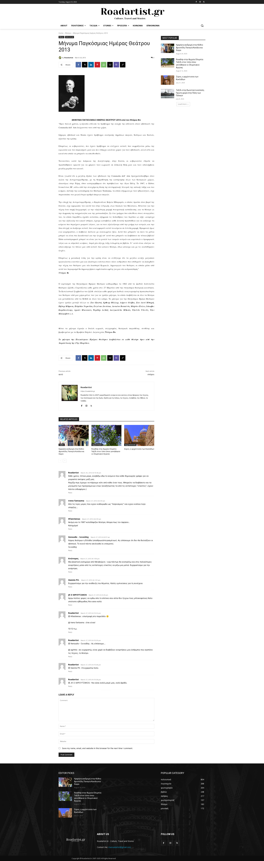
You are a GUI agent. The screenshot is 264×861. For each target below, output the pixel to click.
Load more (182, 104)
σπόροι (151, 374)
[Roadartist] (60, 57)
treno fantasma (76, 500)
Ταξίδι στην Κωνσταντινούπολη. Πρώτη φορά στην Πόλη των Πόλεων (190, 93)
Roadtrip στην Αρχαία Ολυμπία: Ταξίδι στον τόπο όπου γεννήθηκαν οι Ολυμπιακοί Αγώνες (105, 451)
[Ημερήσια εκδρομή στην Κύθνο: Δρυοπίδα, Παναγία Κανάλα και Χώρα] (74, 435)
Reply (70, 493)
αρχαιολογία (97, 445)
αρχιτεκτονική (130, 445)
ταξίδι (61, 445)
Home (61, 33)
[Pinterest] (97, 64)
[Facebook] (196, 2)
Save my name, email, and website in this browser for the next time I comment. (97, 748)
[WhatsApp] (103, 64)
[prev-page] (60, 460)
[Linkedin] (91, 64)
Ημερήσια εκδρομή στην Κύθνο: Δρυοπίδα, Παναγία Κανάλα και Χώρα (71, 451)
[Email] (110, 64)
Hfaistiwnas (74, 519)
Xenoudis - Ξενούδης (78, 537)
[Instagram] (200, 2)
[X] (203, 2)
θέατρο (68, 33)
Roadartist (68, 58)
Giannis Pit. (73, 580)
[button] (202, 25)
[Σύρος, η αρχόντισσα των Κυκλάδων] (139, 435)
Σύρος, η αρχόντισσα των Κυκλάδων (139, 449)
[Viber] (116, 64)
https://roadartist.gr (88, 391)
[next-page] (64, 460)
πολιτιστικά (69, 37)
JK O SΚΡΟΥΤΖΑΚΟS (77, 594)
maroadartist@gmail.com (119, 847)
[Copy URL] (122, 64)
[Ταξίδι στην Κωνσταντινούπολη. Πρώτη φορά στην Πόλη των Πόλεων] (167, 93)
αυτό (61, 374)
